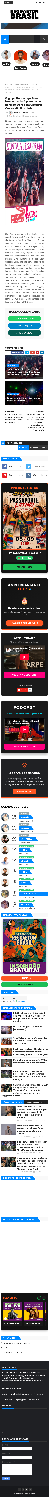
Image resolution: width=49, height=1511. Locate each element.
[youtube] (40, 2)
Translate (22, 1001)
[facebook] (32, 2)
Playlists (10, 1298)
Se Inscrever (24, 978)
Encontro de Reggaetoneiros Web (17, 1343)
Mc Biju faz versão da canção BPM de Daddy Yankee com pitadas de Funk (30, 1061)
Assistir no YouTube (25, 746)
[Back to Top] (30, 1489)
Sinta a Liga (36, 84)
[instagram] (43, 2)
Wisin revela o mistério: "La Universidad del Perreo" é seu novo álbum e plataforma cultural (30, 1129)
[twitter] (36, 2)
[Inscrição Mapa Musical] (24, 28)
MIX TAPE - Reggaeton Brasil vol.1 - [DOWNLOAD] (29, 1028)
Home (7, 84)
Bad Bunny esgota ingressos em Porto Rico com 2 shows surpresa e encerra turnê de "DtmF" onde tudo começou (29, 1075)
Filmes (5, 1348)
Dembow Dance (13, 394)
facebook (23, 447)
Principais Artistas (36, 1102)
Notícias (27, 84)
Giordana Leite (17, 84)
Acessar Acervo (25, 791)
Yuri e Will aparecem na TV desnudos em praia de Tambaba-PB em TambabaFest (30, 1041)
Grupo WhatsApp (26, 318)
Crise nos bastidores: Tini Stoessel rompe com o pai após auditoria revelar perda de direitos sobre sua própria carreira (32, 1112)
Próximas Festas (24, 488)
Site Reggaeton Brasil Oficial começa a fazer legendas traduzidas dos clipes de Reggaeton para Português (30, 1052)
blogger (34, 447)
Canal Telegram (25, 325)
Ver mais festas (24, 567)
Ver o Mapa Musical (25, 985)
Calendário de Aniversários (24, 623)
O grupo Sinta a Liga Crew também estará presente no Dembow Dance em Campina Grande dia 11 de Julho (23, 372)
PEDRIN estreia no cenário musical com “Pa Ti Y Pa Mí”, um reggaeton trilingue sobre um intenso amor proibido (29, 1017)
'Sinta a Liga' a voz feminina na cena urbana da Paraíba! (23, 399)
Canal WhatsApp (26, 333)
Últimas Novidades (13, 1102)
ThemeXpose (29, 1494)
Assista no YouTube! (24, 674)
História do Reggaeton (12, 1352)
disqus (44, 447)
